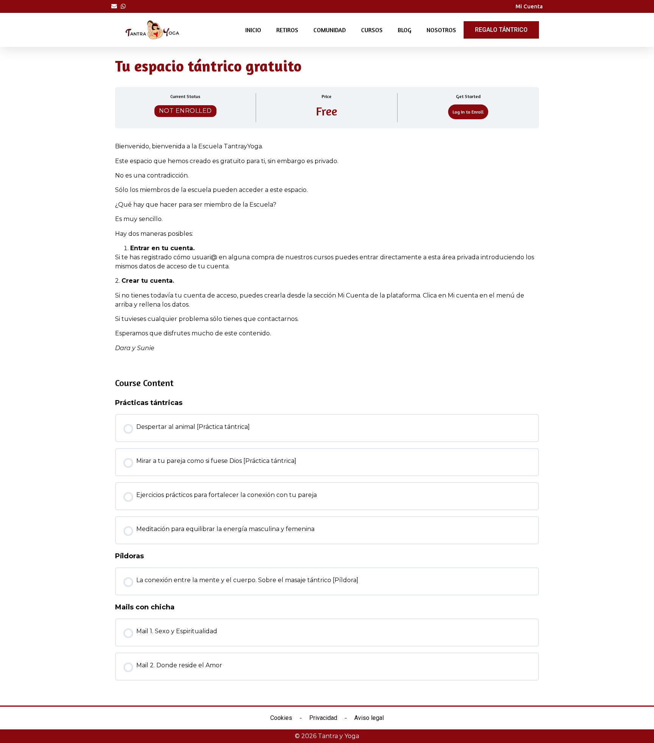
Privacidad (323, 717)
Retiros (287, 30)
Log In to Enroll (468, 112)
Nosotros (441, 30)
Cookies (281, 717)
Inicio (253, 30)
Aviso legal (369, 717)
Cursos (372, 30)
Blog (404, 30)
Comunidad (329, 30)
